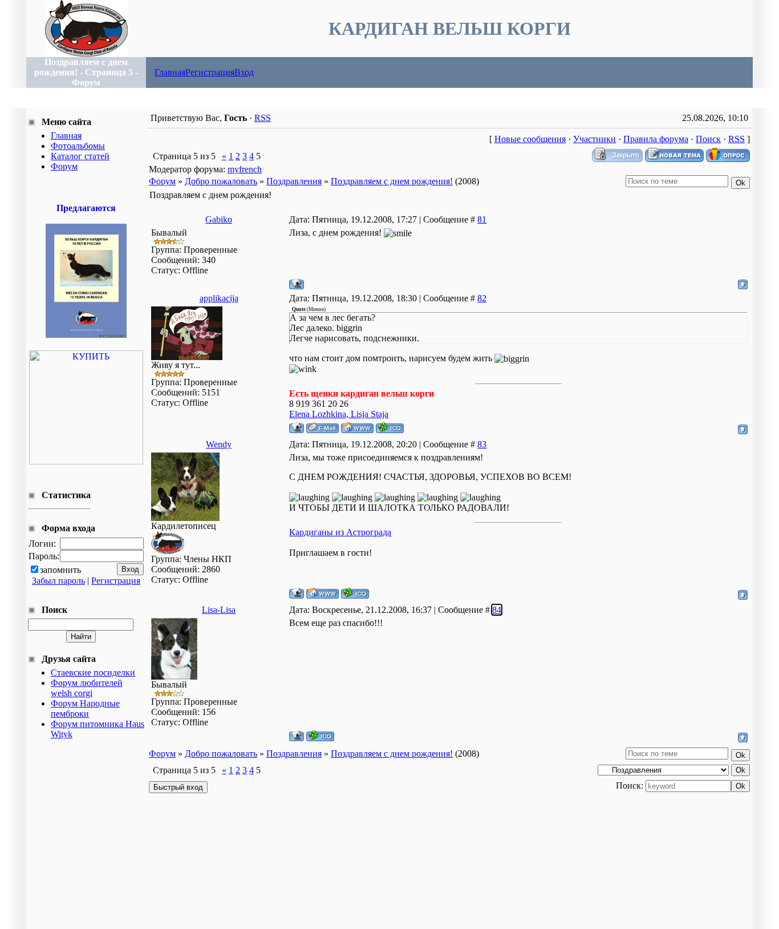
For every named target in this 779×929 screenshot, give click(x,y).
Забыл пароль (58, 580)
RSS (262, 118)
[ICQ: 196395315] (320, 735)
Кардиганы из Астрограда (340, 532)
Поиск (708, 139)
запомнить (60, 570)
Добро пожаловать (221, 181)
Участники (594, 139)
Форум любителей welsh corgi (87, 688)
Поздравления (294, 181)
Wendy (219, 444)
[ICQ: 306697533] (390, 427)
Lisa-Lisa (219, 610)
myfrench (245, 169)
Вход (244, 72)
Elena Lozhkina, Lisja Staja (338, 414)
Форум (162, 181)
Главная (170, 72)
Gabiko (218, 219)
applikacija (219, 298)
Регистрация (209, 72)
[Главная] (86, 54)
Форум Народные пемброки (85, 708)
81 (481, 219)
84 (496, 610)
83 (481, 444)
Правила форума (655, 139)
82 (481, 298)
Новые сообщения (530, 139)
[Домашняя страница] (357, 427)
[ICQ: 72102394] (355, 593)
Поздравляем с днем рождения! (392, 181)
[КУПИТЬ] (86, 335)
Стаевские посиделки (93, 672)
